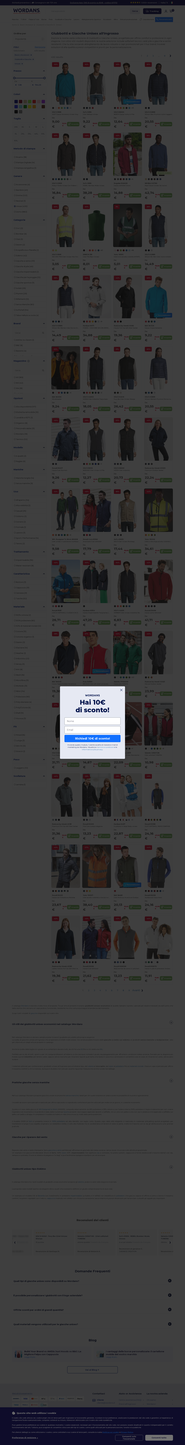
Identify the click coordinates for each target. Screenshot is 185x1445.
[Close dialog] (121, 690)
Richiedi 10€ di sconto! (92, 738)
